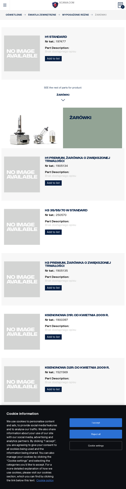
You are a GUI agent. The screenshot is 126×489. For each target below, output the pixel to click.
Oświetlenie (14, 14)
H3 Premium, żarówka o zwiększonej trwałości (78, 264)
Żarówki (80, 117)
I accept (96, 422)
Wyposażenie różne (75, 14)
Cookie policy (45, 480)
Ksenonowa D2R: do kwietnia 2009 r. (77, 367)
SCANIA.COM (66, 2)
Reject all (96, 434)
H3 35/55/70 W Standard (66, 210)
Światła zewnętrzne (42, 14)
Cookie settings (96, 445)
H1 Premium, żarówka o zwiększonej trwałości (77, 159)
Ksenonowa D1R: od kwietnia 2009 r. (77, 315)
